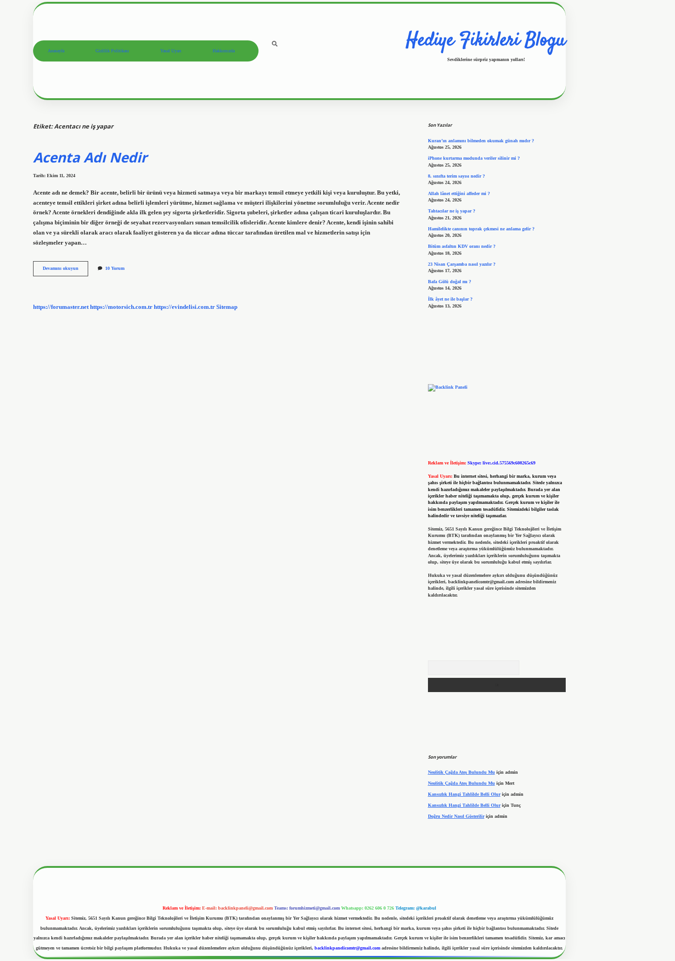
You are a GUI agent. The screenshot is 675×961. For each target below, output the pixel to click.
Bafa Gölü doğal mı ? (449, 281)
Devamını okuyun (65, 270)
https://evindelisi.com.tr (184, 307)
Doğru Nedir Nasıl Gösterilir (456, 816)
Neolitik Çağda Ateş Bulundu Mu (461, 772)
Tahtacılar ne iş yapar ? (451, 210)
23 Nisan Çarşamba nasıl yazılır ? (461, 264)
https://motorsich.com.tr (121, 307)
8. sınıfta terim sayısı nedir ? (456, 176)
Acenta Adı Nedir (90, 157)
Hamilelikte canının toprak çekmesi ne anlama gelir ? (481, 228)
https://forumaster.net (61, 307)
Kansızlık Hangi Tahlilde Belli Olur (464, 794)
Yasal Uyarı (170, 50)
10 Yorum (114, 268)
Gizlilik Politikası (112, 50)
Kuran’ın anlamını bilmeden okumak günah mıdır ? (481, 140)
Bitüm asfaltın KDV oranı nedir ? (461, 246)
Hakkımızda (224, 50)
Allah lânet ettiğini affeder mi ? (459, 193)
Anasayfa (56, 50)
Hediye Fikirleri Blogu (486, 41)
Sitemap (226, 307)
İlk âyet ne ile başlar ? (450, 299)
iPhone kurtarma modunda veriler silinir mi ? (474, 158)
